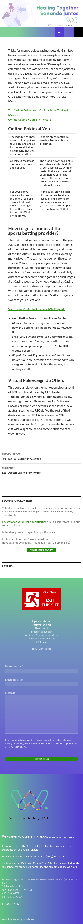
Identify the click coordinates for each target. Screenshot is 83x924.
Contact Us (41, 758)
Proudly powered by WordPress (18, 919)
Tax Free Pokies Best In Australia (21, 456)
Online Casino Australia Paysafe (29, 119)
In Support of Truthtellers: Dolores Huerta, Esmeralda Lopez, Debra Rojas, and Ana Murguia (38, 847)
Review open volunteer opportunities (24, 521)
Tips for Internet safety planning (41, 623)
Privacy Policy (10, 903)
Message (10, 692)
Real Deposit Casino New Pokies (21, 470)
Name (14, 666)
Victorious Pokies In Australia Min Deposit (36, 309)
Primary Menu (78, 32)
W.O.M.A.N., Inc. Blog (61, 837)
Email (14, 679)
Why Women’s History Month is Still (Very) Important (34, 856)
